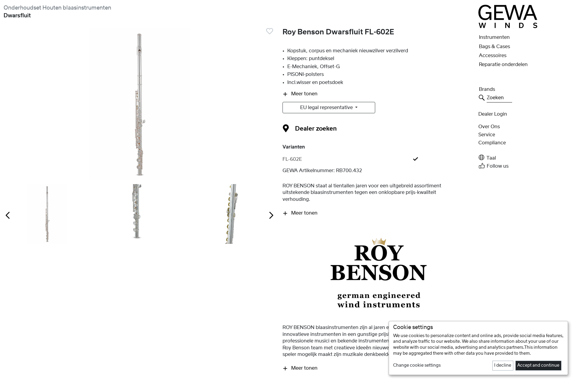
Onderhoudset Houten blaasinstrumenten (57, 8)
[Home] (507, 16)
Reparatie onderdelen (503, 64)
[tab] (379, 159)
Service (486, 134)
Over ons (489, 126)
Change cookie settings (417, 365)
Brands (487, 89)
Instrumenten (494, 37)
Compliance (492, 142)
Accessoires (492, 55)
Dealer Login (492, 114)
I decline (502, 365)
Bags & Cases (494, 46)
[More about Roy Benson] (379, 272)
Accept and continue (538, 365)
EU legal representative (327, 107)
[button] (524, 158)
